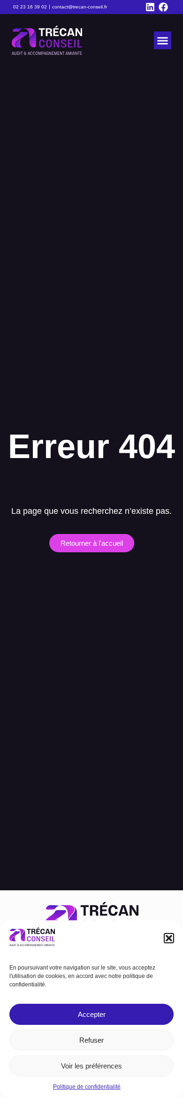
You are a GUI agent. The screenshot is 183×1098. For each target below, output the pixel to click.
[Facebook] (163, 7)
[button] (169, 938)
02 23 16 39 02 (30, 6)
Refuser (91, 1040)
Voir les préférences (91, 1066)
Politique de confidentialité (87, 1086)
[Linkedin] (150, 7)
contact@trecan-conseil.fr (79, 6)
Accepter (92, 1014)
